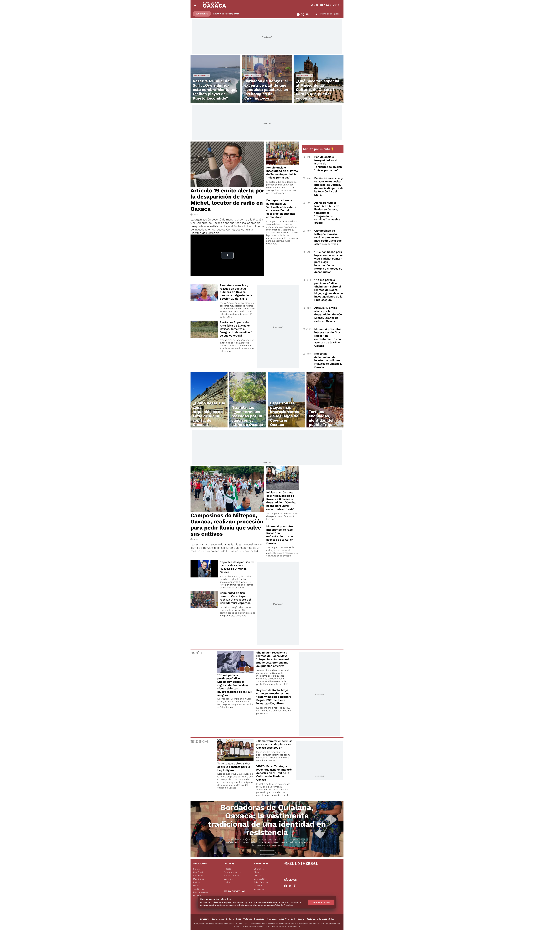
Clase (256, 872)
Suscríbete (202, 14)
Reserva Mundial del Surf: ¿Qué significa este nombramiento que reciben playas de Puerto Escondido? (215, 90)
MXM (236, 14)
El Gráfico (259, 869)
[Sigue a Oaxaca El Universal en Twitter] (303, 14)
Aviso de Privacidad (284, 905)
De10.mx (258, 885)
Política (197, 882)
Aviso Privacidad (287, 919)
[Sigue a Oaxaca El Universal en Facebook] (299, 14)
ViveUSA (258, 875)
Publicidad (259, 919)
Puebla (227, 882)
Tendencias (198, 889)
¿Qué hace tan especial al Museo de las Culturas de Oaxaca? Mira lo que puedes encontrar (317, 90)
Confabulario (260, 879)
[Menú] (195, 5)
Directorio (204, 919)
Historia (300, 919)
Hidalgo (227, 869)
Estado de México (232, 872)
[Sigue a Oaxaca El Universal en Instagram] (308, 14)
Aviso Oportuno (261, 882)
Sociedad (198, 875)
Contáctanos (218, 919)
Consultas (259, 889)
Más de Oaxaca (201, 76)
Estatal (196, 869)
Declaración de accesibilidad (320, 919)
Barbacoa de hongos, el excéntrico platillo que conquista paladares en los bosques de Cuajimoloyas (266, 90)
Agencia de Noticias (223, 14)
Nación (196, 885)
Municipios (198, 879)
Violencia (247, 919)
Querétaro (228, 879)
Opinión (197, 895)
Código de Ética (233, 919)
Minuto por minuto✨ (319, 149)
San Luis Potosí (231, 875)
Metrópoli (198, 872)
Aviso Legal (272, 919)
